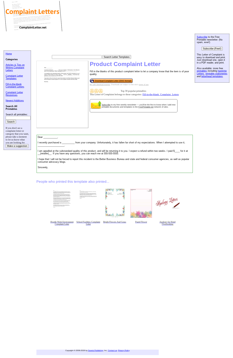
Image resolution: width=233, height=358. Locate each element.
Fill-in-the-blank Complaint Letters (15, 85)
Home (9, 53)
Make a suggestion (17, 146)
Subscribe (106, 105)
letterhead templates (212, 76)
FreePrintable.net (145, 107)
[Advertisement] (70, 41)
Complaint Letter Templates (14, 77)
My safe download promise (100, 85)
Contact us (112, 350)
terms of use (144, 85)
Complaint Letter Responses (14, 93)
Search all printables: (17, 114)
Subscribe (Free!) (212, 48)
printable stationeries (216, 73)
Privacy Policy (123, 350)
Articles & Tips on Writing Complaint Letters (15, 67)
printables (202, 70)
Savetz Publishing (95, 350)
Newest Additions (15, 100)
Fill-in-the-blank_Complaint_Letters (161, 94)
